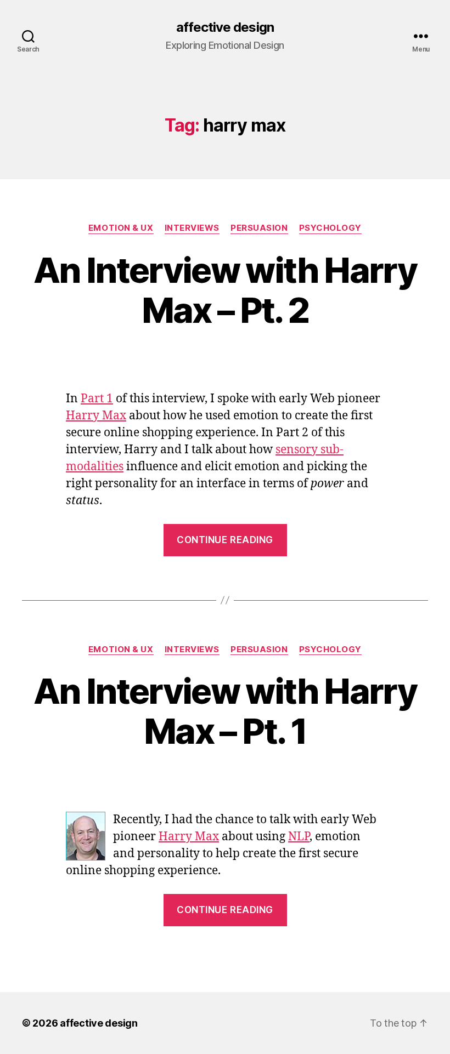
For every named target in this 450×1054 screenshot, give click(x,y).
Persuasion (259, 228)
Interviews (192, 228)
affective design (224, 27)
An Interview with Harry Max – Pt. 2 (225, 290)
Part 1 (97, 398)
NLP (299, 836)
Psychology (330, 228)
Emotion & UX (121, 228)
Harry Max (96, 415)
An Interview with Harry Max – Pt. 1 (225, 711)
